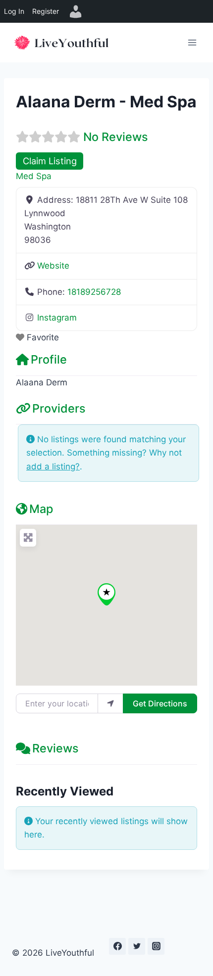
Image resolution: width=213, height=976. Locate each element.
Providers (59, 408)
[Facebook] (117, 946)
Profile (49, 359)
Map (41, 509)
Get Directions (160, 703)
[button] (106, 594)
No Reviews (115, 137)
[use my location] (110, 703)
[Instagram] (156, 946)
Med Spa (34, 176)
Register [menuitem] (45, 11)
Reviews (55, 748)
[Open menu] (192, 42)
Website (53, 266)
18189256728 (94, 292)
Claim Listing (50, 160)
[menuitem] (76, 11)
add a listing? (53, 466)
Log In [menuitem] (14, 11)
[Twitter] (136, 946)
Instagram (57, 318)
